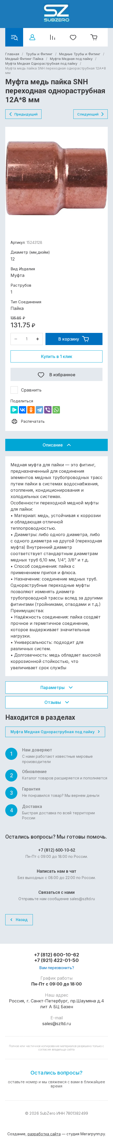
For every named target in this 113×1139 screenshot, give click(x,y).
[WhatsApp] (56, 409)
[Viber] (48, 409)
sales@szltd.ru (56, 1023)
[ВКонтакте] (22, 409)
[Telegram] (39, 409)
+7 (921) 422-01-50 (56, 960)
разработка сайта (44, 1134)
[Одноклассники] (31, 409)
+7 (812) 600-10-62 (56, 954)
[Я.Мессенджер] (14, 409)
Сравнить (31, 390)
